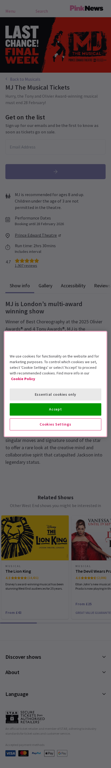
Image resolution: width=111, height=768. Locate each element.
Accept (55, 409)
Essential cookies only (55, 394)
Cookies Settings (55, 424)
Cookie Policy (23, 378)
